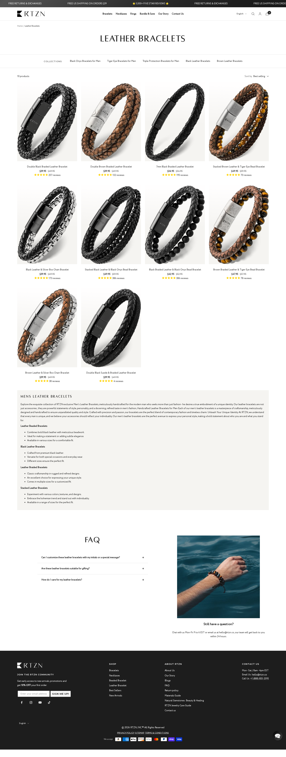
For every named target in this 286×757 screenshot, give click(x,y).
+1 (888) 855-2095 (259, 678)
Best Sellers (115, 690)
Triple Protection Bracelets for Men (161, 61)
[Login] (260, 13)
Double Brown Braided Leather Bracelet (111, 166)
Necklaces (121, 14)
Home (20, 26)
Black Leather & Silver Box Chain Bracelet (47, 269)
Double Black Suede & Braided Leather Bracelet (111, 373)
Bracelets (107, 14)
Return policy (171, 690)
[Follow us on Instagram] (30, 702)
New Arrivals (115, 695)
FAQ (167, 685)
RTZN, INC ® (137, 727)
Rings (133, 14)
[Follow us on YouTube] (40, 702)
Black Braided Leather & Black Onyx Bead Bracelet (175, 269)
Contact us (170, 710)
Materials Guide (173, 695)
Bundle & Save (147, 14)
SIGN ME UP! (60, 693)
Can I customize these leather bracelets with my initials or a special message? (80, 557)
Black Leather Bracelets (198, 61)
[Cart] (267, 13)
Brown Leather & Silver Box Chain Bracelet (47, 373)
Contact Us (178, 14)
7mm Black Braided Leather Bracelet (175, 166)
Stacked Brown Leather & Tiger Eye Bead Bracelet (239, 166)
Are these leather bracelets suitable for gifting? (65, 568)
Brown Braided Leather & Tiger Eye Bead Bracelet (239, 269)
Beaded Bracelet (117, 680)
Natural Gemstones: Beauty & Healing (184, 700)
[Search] (253, 13)
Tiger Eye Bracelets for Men (121, 61)
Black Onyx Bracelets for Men (85, 61)
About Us (170, 670)
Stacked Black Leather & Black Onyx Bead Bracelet (111, 269)
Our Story (163, 14)
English (240, 14)
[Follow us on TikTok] (49, 702)
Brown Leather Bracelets (229, 61)
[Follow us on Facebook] (21, 702)
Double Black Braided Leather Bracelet (47, 166)
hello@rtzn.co (259, 674)
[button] (277, 735)
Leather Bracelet (117, 685)
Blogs (168, 680)
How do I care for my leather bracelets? (61, 579)
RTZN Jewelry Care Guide (178, 705)
